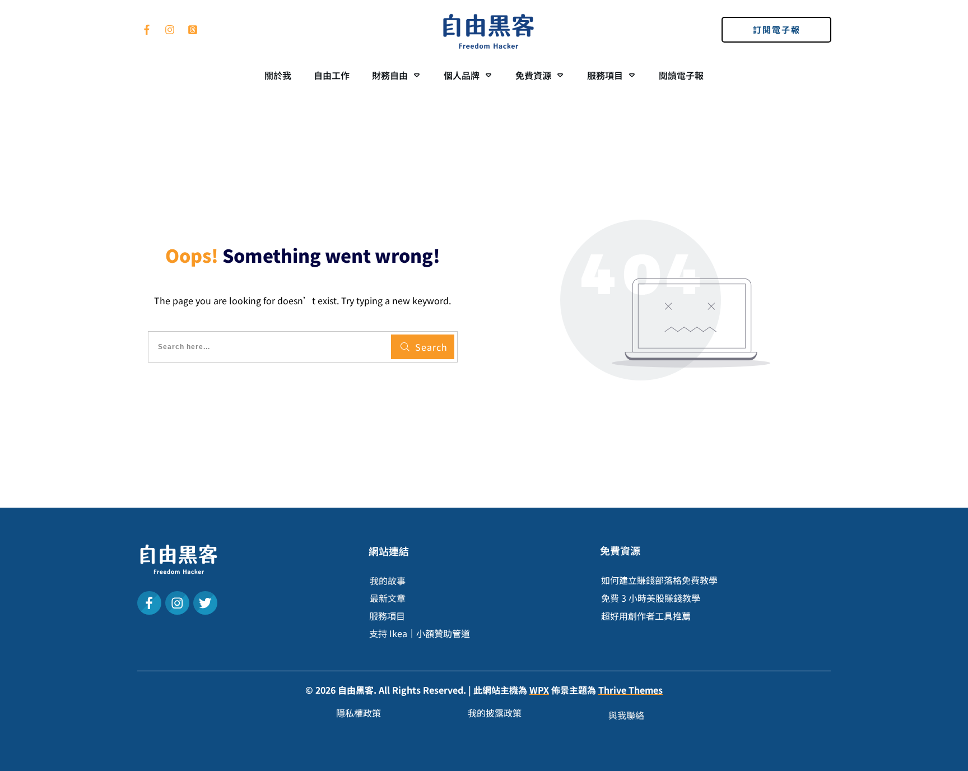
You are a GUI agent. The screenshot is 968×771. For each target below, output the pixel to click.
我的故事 (388, 580)
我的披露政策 (495, 712)
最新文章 (388, 598)
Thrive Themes (630, 689)
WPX (539, 689)
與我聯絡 (626, 715)
